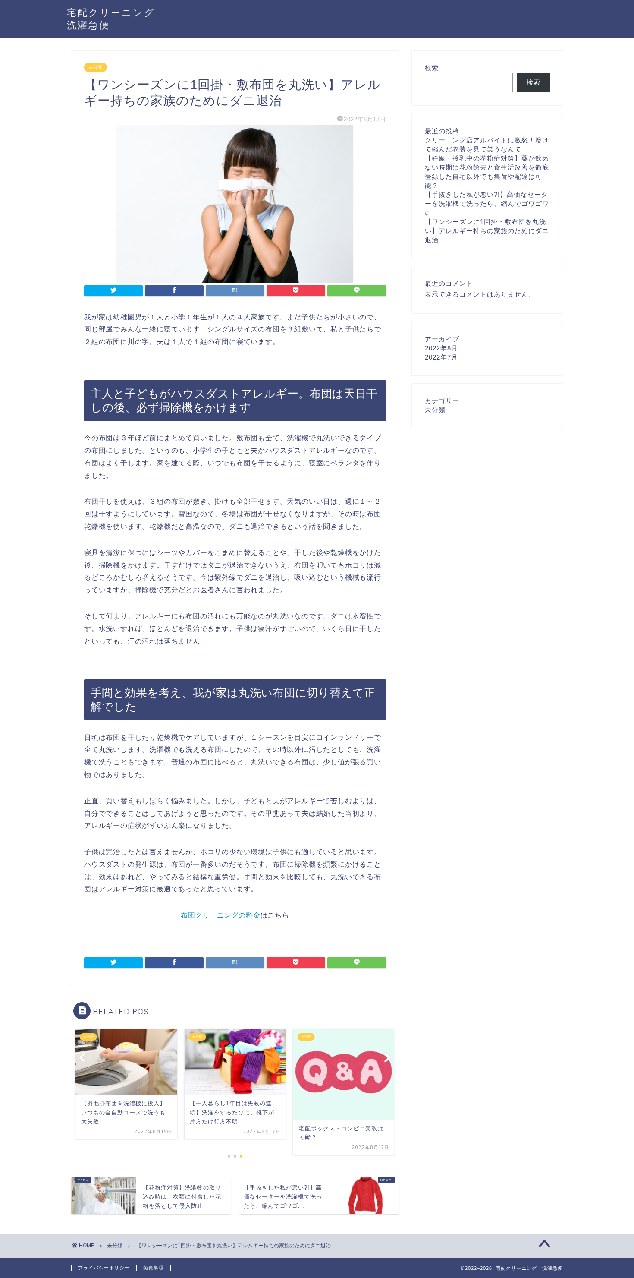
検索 (432, 68)
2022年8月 (441, 348)
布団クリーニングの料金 (221, 915)
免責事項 (153, 1267)
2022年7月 (441, 357)
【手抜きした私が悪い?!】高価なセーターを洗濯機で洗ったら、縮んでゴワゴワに (487, 203)
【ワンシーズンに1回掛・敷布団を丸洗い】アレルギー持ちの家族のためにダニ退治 (487, 230)
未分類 (95, 67)
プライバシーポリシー (104, 1267)
